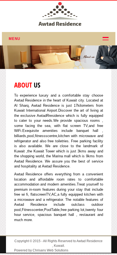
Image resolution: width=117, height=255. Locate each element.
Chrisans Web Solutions (50, 250)
